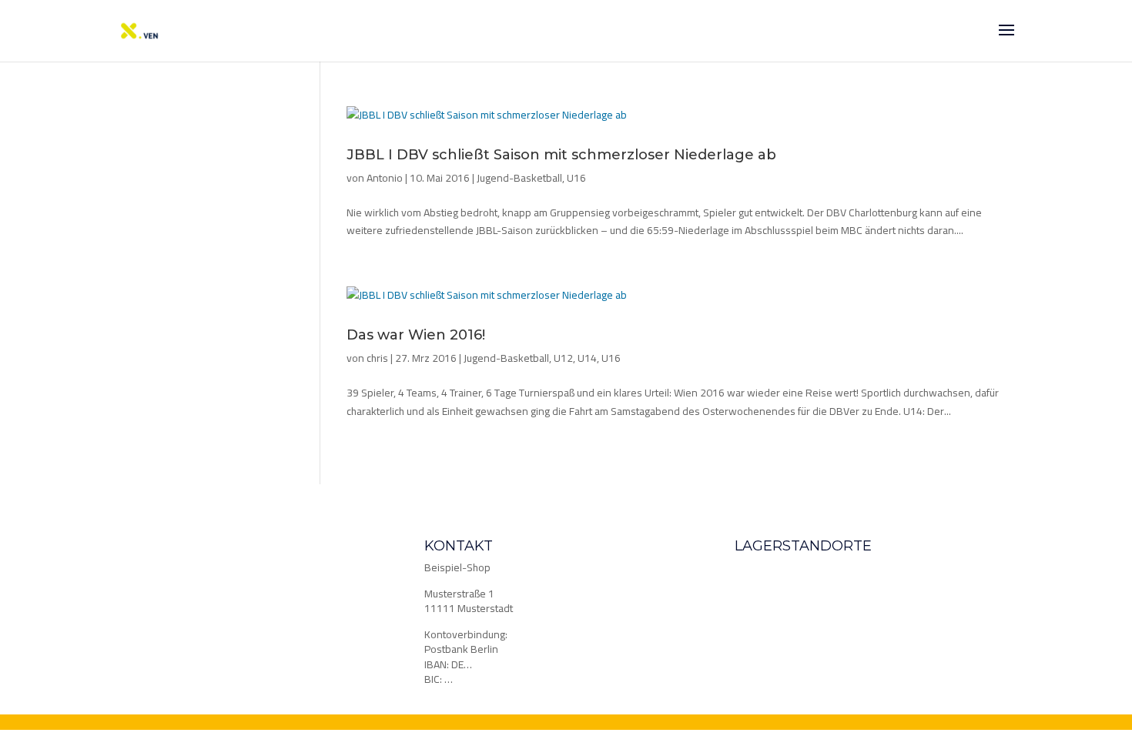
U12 (563, 358)
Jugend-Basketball (519, 178)
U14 (587, 358)
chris (377, 358)
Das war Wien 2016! (416, 334)
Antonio (385, 178)
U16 (576, 178)
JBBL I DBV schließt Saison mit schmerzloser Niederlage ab (561, 154)
